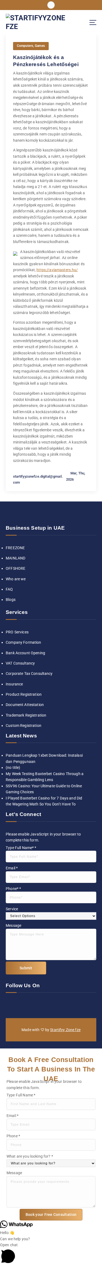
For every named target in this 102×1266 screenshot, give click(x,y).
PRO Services (17, 632)
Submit (26, 968)
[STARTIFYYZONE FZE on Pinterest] (60, 1004)
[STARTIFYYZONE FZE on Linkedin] (26, 1004)
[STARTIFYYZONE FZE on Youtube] (52, 1004)
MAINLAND (15, 558)
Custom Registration (23, 725)
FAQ (9, 589)
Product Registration (24, 694)
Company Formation (23, 642)
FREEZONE (15, 548)
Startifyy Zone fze (65, 1030)
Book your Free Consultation (51, 1214)
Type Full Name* (21, 848)
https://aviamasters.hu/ (57, 270)
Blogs (11, 599)
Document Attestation (25, 704)
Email (12, 868)
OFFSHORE (15, 568)
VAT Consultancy (20, 663)
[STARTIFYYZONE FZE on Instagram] (18, 1004)
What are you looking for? (30, 1156)
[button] (51, 1254)
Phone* (13, 888)
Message (13, 925)
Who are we (16, 579)
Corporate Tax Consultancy (29, 673)
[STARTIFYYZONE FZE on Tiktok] (43, 1004)
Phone (13, 1136)
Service (12, 909)
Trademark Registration (26, 715)
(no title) (13, 767)
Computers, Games (31, 46)
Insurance (14, 684)
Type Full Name (21, 1095)
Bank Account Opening (25, 653)
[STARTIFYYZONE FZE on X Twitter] (35, 1004)
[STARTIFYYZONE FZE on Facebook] (9, 1004)
